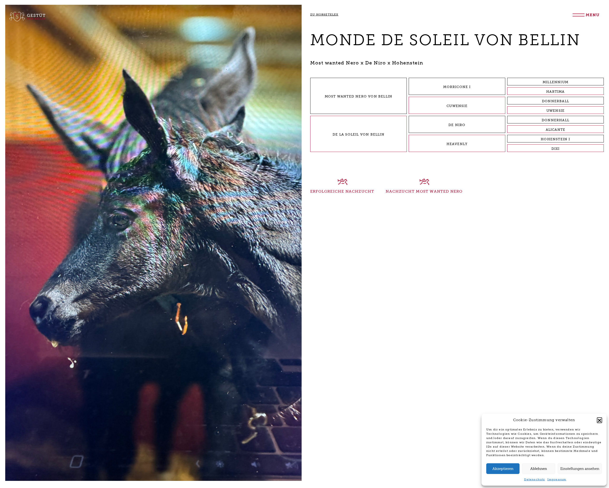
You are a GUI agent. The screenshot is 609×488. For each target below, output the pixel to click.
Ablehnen (538, 469)
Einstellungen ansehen (579, 469)
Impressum (556, 479)
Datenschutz (534, 479)
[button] (599, 420)
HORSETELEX (324, 14)
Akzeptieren (502, 469)
